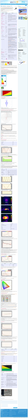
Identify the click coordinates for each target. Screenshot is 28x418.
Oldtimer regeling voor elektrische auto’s (4, 411)
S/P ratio (1, 33)
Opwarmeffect (9, 41)
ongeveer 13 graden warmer (13, 40)
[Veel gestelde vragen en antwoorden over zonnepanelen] (22, 18)
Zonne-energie (20, 36)
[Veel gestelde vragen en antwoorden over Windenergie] (19, 18)
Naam (1, 404)
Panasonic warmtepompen (24, 53)
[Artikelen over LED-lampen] (26, 18)
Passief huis (24, 33)
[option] (22, 11)
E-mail (1, 405)
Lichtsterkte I (2, 14)
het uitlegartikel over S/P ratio (8, 278)
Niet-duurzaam (24, 32)
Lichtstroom (2, 22)
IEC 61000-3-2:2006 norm (4, 155)
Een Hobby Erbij (11, 415)
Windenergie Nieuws (19, 54)
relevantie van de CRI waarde (5, 294)
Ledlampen (19, 32)
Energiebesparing (24, 30)
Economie (19, 30)
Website (1, 406)
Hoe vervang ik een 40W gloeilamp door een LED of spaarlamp (14, 410)
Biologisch (24, 29)
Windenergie (24, 35)
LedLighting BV (2, 7)
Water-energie (20, 35)
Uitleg (23, 34)
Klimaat (23, 31)
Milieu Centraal (19, 53)
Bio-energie (19, 29)
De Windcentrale (19, 52)
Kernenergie (20, 31)
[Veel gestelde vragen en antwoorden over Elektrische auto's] (24, 18)
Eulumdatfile (11, 38)
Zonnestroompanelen (24, 54)
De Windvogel (24, 52)
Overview (19, 33)
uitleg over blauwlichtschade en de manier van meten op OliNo (7, 364)
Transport (19, 34)
